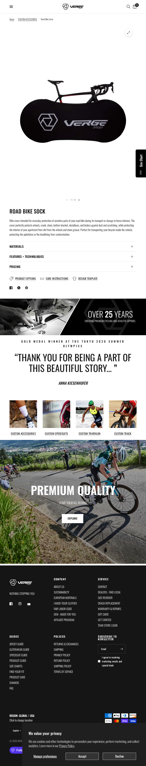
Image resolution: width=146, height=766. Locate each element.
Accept (82, 756)
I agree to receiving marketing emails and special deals (112, 661)
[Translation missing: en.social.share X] (19, 287)
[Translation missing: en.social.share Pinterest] (27, 287)
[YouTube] (31, 604)
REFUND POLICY (62, 660)
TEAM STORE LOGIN (107, 625)
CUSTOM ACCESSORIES (27, 19)
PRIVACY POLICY (62, 655)
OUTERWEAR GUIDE (19, 649)
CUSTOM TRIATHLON (90, 433)
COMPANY (60, 579)
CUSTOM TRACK (122, 433)
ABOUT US (59, 586)
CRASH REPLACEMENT (109, 603)
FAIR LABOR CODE (63, 609)
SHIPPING (58, 649)
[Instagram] (22, 604)
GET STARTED (104, 620)
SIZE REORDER (105, 598)
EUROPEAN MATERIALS (65, 598)
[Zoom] (128, 32)
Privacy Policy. (67, 745)
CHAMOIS (14, 682)
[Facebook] (14, 604)
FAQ (11, 688)
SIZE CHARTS (16, 666)
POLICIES (60, 636)
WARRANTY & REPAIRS (109, 609)
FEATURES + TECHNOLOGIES (27, 256)
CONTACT (102, 586)
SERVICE (103, 579)
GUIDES (14, 636)
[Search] (128, 6)
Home (12, 19)
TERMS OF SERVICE (63, 671)
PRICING (15, 266)
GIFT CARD (103, 614)
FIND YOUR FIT (17, 671)
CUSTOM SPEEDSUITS (56, 433)
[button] (72, 518)
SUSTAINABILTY (61, 592)
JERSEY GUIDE (17, 644)
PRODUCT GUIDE (18, 660)
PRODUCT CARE (17, 677)
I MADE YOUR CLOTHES (65, 603)
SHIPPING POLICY (62, 666)
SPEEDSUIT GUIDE (18, 655)
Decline (119, 756)
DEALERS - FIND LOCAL (109, 592)
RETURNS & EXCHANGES (66, 644)
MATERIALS (17, 246)
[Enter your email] (121, 648)
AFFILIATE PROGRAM (64, 620)
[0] (134, 6)
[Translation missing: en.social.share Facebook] (12, 287)
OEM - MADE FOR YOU (65, 614)
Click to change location (22, 717)
